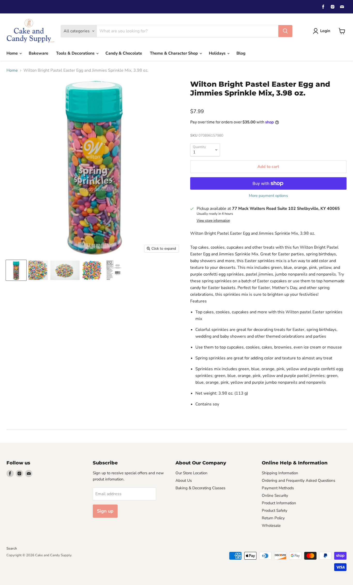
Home (12, 53)
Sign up (105, 511)
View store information (213, 221)
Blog (240, 53)
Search (11, 548)
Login (325, 30)
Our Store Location (191, 473)
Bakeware (38, 53)
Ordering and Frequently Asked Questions (298, 480)
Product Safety (274, 510)
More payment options (268, 196)
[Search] (285, 31)
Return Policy (273, 518)
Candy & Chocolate (123, 53)
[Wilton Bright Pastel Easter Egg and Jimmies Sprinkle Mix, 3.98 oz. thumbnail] (16, 270)
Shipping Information (280, 473)
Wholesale (271, 525)
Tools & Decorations (76, 53)
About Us (183, 480)
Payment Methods (278, 488)
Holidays (218, 53)
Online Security (275, 495)
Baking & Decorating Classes (200, 488)
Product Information (279, 503)
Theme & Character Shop (174, 53)
